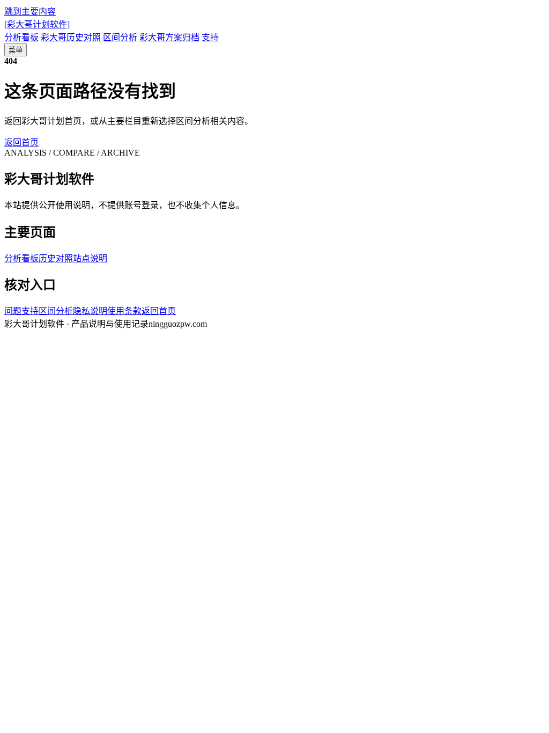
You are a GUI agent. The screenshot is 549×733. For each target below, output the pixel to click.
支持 (210, 37)
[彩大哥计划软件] (37, 24)
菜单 (16, 50)
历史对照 (56, 258)
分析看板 (21, 37)
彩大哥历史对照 (71, 37)
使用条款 (124, 311)
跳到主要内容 (30, 11)
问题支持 (21, 311)
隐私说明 (90, 311)
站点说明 (90, 258)
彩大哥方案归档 (169, 37)
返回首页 (21, 142)
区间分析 (120, 37)
